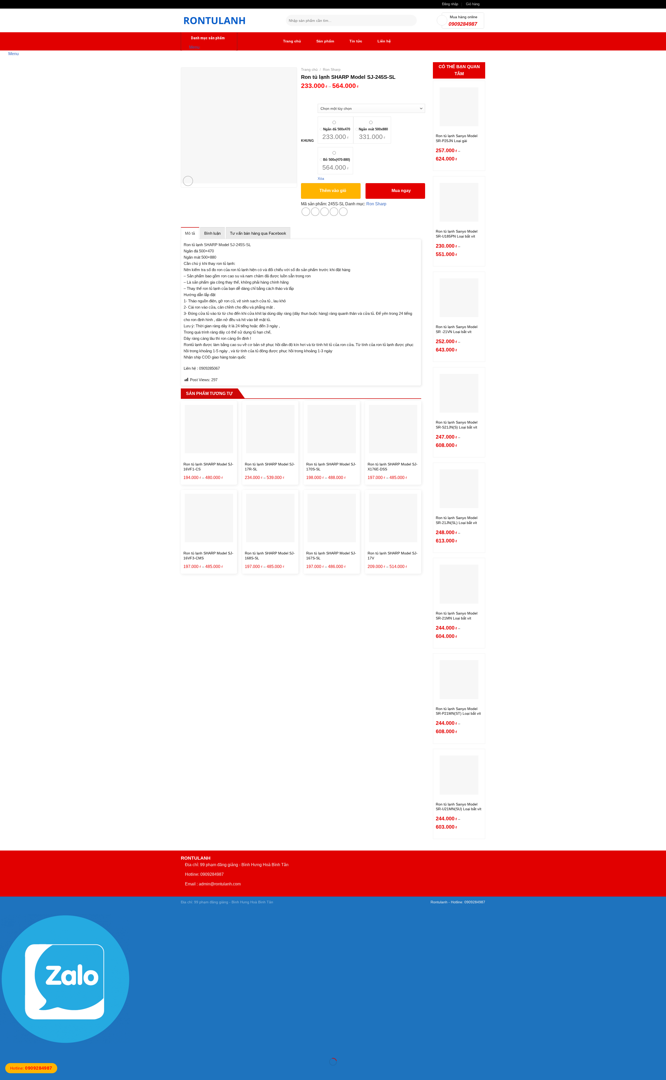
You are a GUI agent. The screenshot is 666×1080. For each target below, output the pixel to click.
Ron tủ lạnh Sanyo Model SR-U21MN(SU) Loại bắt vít (458, 806)
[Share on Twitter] (315, 211)
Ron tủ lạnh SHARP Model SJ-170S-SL (331, 466)
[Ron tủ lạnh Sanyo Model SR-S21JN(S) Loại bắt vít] (459, 393)
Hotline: (31, 1068)
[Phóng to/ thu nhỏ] (20, 1049)
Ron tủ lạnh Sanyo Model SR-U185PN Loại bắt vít (456, 233)
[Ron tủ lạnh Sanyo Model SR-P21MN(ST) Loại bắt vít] (459, 679)
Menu (194, 47)
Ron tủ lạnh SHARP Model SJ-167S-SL (331, 555)
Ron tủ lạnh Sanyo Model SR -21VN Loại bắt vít (456, 329)
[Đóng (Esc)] (5, 1049)
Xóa (321, 178)
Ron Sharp (332, 69)
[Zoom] (188, 181)
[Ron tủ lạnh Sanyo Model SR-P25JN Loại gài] (459, 106)
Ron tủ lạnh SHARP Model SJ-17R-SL (270, 466)
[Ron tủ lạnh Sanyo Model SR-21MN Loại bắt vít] (459, 584)
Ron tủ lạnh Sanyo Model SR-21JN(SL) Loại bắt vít (456, 520)
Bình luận (212, 233)
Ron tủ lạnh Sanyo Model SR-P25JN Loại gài (456, 138)
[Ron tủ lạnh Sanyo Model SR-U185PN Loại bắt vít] (459, 202)
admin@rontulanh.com (220, 884)
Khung (307, 141)
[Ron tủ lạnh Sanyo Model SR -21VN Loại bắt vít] (459, 297)
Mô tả (190, 233)
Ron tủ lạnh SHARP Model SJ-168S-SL (270, 555)
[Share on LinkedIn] (343, 211)
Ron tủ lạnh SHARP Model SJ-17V (393, 555)
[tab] (190, 233)
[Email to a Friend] (324, 211)
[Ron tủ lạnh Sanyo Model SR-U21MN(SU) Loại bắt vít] (459, 775)
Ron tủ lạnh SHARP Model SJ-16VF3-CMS (208, 555)
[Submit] (412, 20)
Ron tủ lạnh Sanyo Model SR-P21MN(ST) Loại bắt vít (458, 711)
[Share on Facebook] (306, 211)
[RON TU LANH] (229, 20)
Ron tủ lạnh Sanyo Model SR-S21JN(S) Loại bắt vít (456, 424)
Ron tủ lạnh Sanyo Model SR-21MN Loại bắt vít (456, 615)
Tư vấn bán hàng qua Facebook (258, 233)
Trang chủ (309, 69)
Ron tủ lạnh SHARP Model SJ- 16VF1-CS (208, 466)
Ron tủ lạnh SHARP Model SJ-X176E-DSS (393, 466)
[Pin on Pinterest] (334, 211)
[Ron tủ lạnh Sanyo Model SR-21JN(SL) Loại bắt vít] (459, 488)
